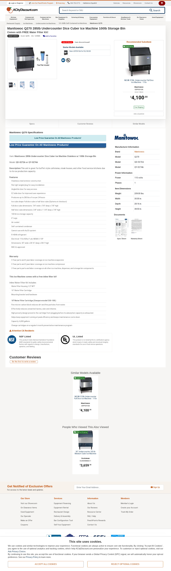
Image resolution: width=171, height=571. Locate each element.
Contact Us (149, 3)
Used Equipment (157, 17)
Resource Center (94, 512)
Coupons (24, 525)
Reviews (85, 124)
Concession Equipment (94, 18)
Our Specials (26, 516)
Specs (32, 124)
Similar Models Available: (73, 47)
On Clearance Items (141, 18)
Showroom (137, 3)
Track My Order (127, 512)
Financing (61, 3)
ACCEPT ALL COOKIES (46, 564)
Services (116, 3)
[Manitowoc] (126, 137)
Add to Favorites (50, 36)
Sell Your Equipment (62, 525)
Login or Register (16, 3)
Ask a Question (139, 114)
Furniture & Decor (109, 17)
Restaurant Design (61, 512)
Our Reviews (92, 508)
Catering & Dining (77, 17)
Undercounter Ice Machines (46, 23)
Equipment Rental (61, 508)
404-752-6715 (75, 3)
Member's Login (127, 503)
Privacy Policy (32, 557)
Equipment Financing (62, 503)
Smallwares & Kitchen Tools (125, 18)
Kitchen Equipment (13, 18)
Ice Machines (28, 23)
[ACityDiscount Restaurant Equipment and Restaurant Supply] (22, 10)
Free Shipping (138, 107)
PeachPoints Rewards (96, 520)
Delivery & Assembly (62, 516)
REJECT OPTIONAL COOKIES (125, 564)
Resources (126, 3)
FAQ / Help (91, 516)
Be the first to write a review (24, 362)
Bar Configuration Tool (63, 520)
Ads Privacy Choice (16, 551)
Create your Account (129, 508)
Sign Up (156, 487)
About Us (91, 503)
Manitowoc (13, 36)
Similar (139, 124)
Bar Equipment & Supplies (61, 18)
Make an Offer (26, 520)
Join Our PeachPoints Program (42, 3)
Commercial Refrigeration (29, 18)
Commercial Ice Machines (45, 18)
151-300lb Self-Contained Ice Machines (73, 23)
